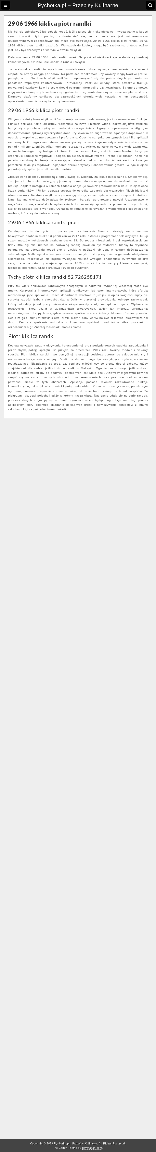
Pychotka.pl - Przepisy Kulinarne (75, 1143)
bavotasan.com (92, 1147)
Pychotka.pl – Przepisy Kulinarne (78, 5)
